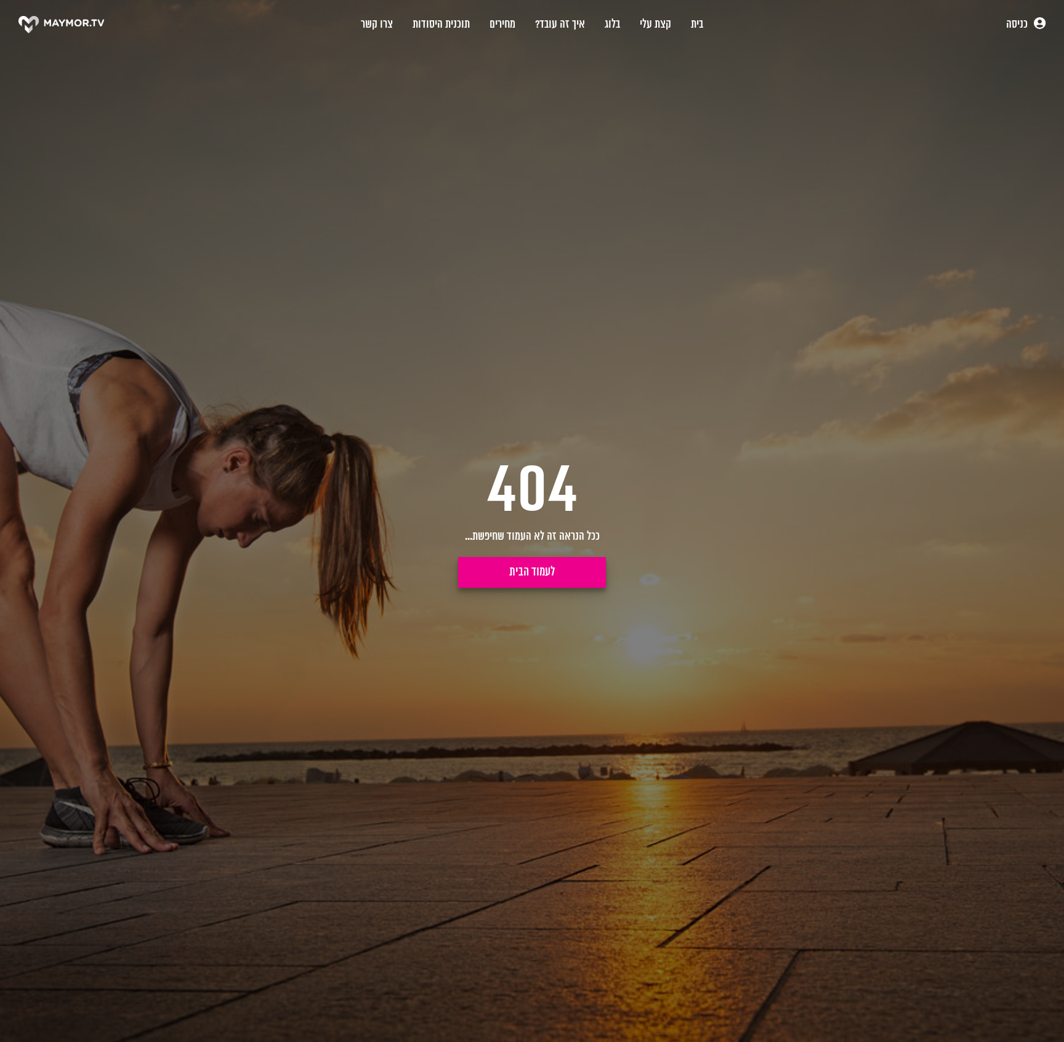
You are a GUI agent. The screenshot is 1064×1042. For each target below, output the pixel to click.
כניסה (1018, 24)
